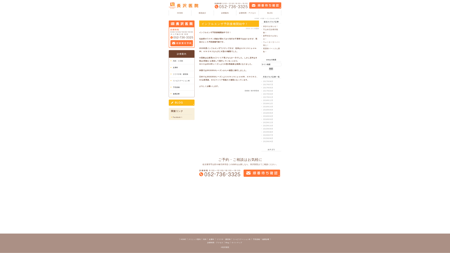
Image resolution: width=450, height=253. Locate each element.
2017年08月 (268, 81)
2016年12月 (268, 100)
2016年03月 (268, 119)
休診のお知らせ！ (270, 26)
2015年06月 (268, 138)
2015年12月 (268, 122)
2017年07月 (268, 85)
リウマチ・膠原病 (224, 239)
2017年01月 (268, 97)
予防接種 (176, 87)
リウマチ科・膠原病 (180, 74)
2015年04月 (268, 141)
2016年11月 (268, 103)
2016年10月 (268, 107)
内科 (205, 239)
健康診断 (176, 94)
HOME (180, 13)
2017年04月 (268, 91)
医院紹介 (202, 13)
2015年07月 (268, 135)
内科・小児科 (178, 61)
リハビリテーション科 (181, 81)
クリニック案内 (194, 239)
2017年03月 (268, 94)
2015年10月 (268, 126)
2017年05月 (268, 88)
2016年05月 (268, 113)
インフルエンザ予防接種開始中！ (224, 23)
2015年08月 (268, 132)
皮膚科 (175, 67)
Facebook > (177, 117)
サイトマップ (237, 243)
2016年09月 (268, 110)
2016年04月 (268, 116)
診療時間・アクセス (247, 13)
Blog (227, 243)
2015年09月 (268, 129)
